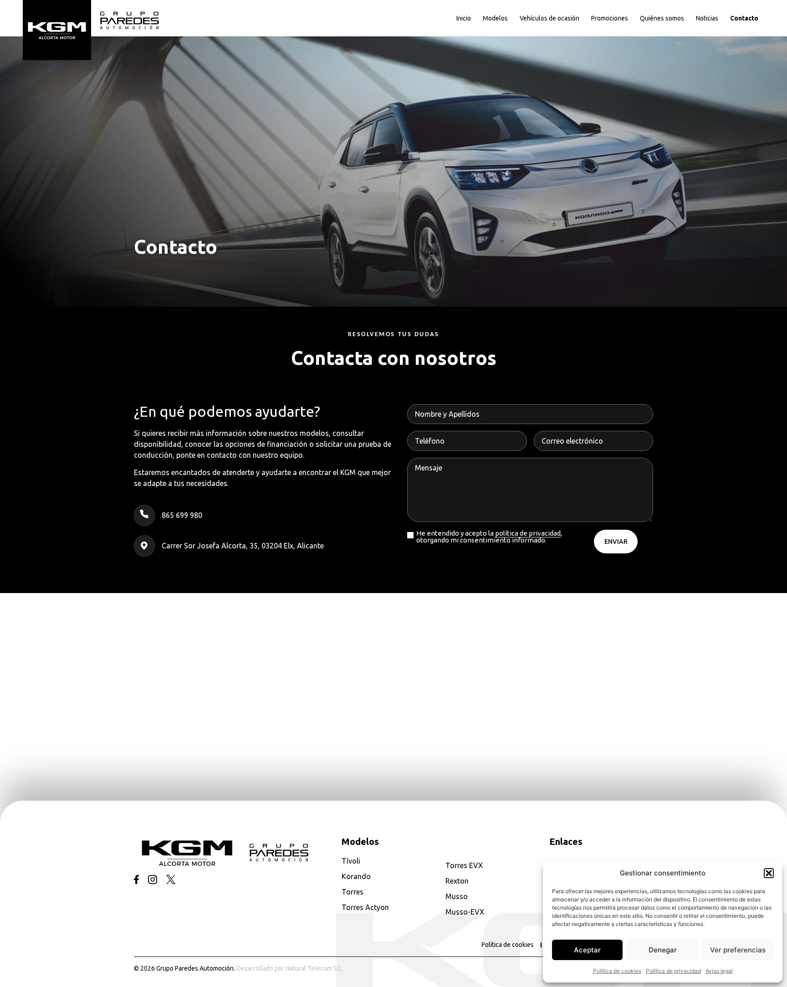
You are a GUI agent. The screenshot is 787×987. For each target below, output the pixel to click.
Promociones (609, 18)
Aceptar (587, 950)
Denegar (663, 950)
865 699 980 (182, 515)
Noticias (707, 18)
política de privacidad (528, 533)
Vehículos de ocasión (549, 18)
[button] (768, 873)
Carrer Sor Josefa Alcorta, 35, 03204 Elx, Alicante (243, 546)
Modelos (495, 18)
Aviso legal (719, 970)
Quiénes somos (662, 18)
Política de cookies (617, 970)
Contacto (744, 18)
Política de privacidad (673, 970)
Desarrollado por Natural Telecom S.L (289, 968)
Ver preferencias (738, 950)
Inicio (463, 18)
